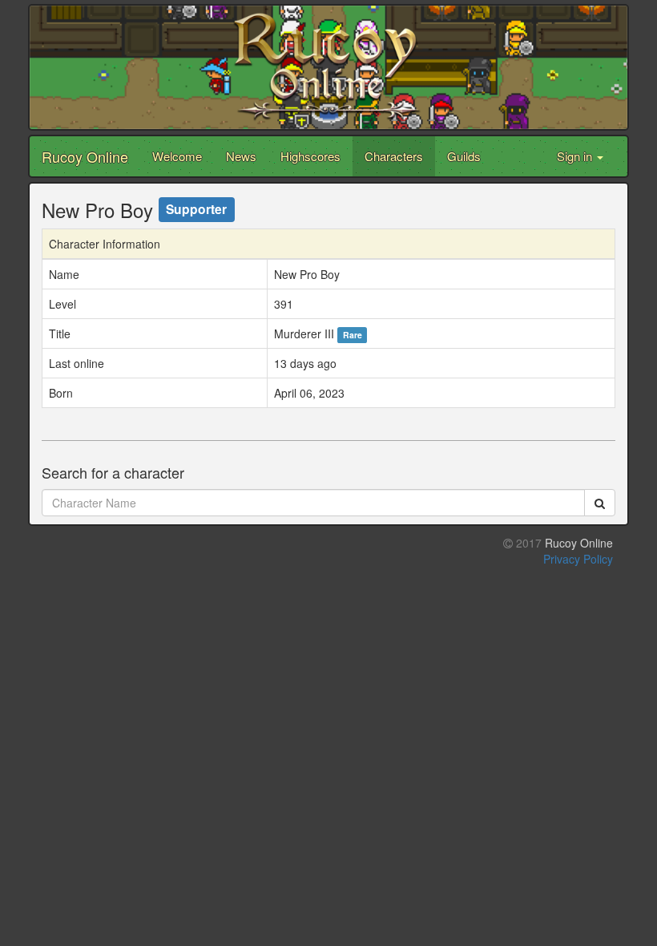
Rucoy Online (85, 156)
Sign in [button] (576, 156)
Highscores (310, 156)
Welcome (177, 156)
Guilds (464, 156)
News (241, 156)
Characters (394, 156)
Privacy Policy (578, 559)
